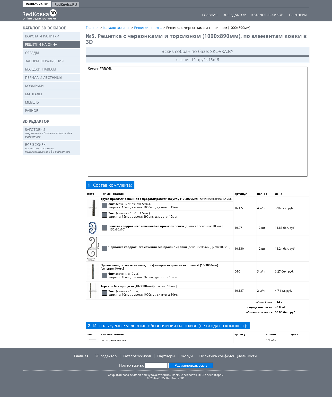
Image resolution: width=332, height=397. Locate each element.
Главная (210, 14)
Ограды (32, 52)
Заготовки (48, 133)
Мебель (32, 102)
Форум (187, 355)
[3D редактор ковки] (40, 14)
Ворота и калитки (42, 36)
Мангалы (33, 94)
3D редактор (234, 14)
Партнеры (298, 14)
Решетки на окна (41, 44)
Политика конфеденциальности (228, 355)
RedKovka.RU (65, 4)
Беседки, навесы (40, 69)
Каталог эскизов (267, 14)
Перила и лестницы (43, 77)
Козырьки (34, 85)
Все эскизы (47, 148)
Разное (31, 110)
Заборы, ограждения (44, 61)
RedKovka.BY (37, 4)
